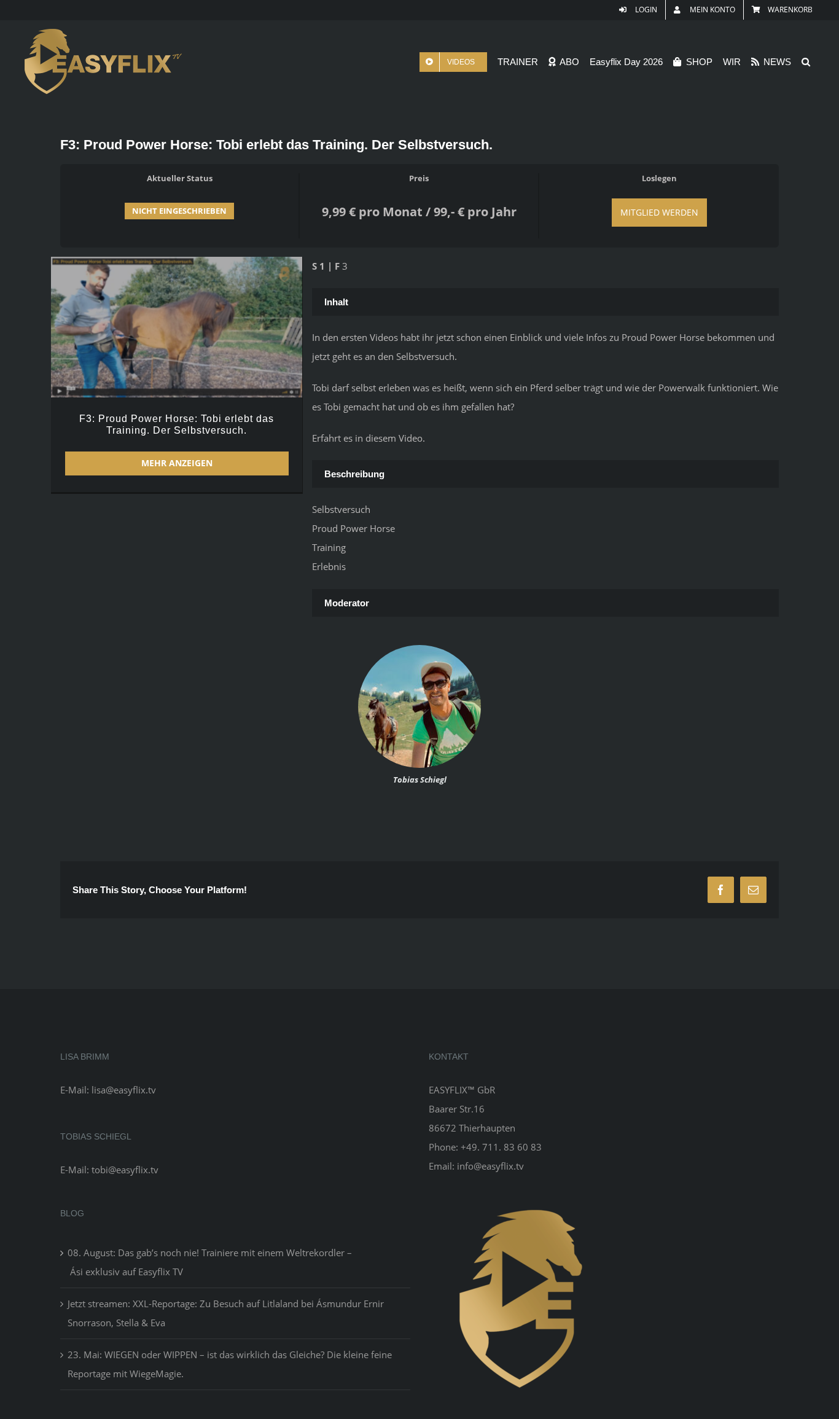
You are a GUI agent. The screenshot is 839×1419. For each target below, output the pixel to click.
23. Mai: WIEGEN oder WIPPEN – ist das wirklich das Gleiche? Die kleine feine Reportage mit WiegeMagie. (230, 1364)
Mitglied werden (659, 212)
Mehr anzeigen (177, 463)
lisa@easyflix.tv (124, 1090)
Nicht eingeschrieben (179, 210)
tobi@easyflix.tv (125, 1169)
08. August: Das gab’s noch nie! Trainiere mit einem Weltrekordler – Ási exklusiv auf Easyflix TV (210, 1262)
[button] (806, 62)
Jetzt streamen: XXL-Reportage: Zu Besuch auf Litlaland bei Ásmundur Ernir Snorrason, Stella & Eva (226, 1313)
